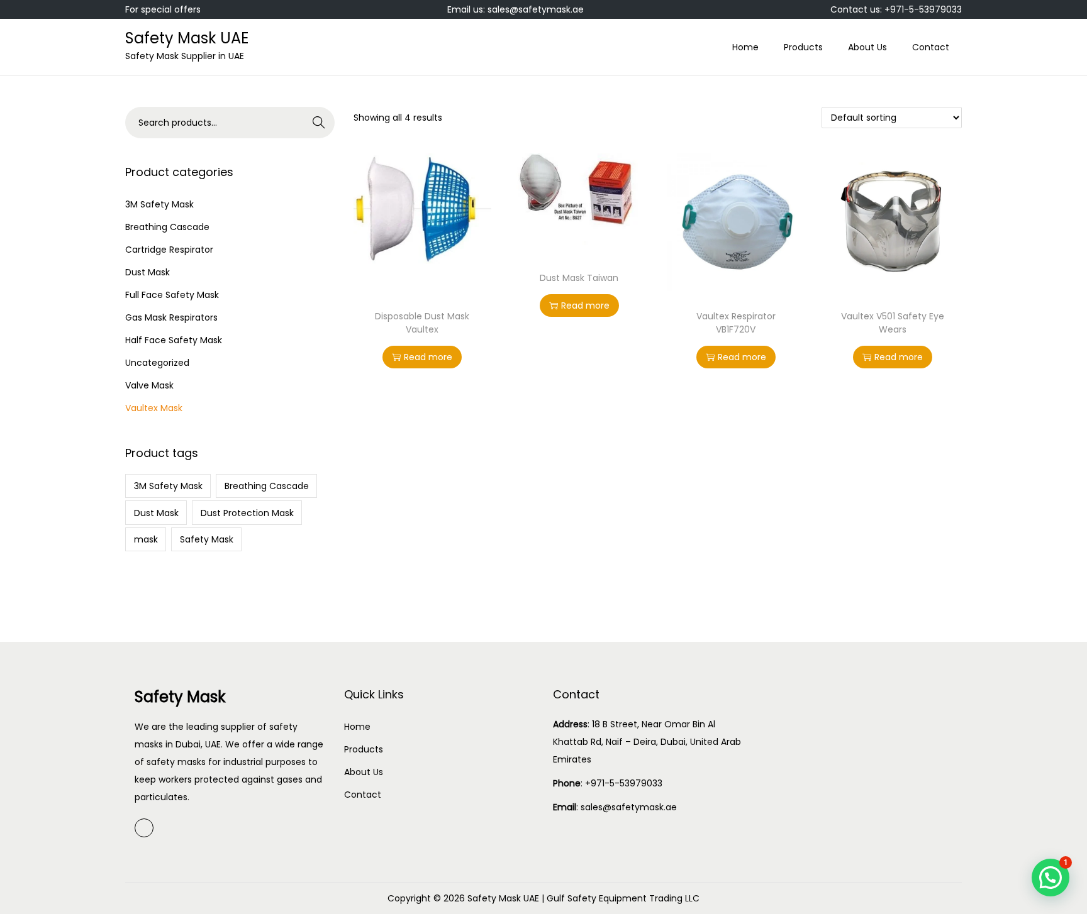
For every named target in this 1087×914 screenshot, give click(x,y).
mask (146, 539)
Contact (362, 794)
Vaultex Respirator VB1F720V (736, 323)
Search (318, 122)
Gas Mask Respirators (171, 317)
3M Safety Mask (159, 204)
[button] (1050, 877)
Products (363, 749)
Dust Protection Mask (247, 513)
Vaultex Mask (153, 408)
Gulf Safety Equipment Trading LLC (623, 898)
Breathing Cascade (167, 227)
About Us (363, 772)
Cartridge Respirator (169, 249)
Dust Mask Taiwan (579, 278)
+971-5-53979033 (623, 783)
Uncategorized (157, 362)
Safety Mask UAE (186, 38)
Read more (428, 357)
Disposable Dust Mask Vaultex (422, 323)
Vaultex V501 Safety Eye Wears (892, 323)
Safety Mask (206, 539)
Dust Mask (147, 272)
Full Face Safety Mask (172, 295)
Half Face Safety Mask (173, 340)
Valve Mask (149, 385)
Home (357, 726)
